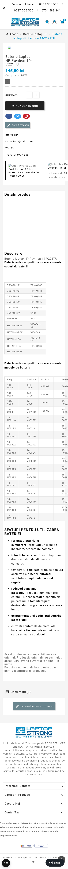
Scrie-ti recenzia (20, 125)
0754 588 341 (51, 10)
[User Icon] (54, 22)
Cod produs (11, 201)
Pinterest (26, 116)
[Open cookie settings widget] (6, 863)
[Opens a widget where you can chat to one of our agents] (55, 863)
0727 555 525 (23, 10)
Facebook (8, 116)
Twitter (17, 116)
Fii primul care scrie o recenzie (36, 706)
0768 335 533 (48, 4)
